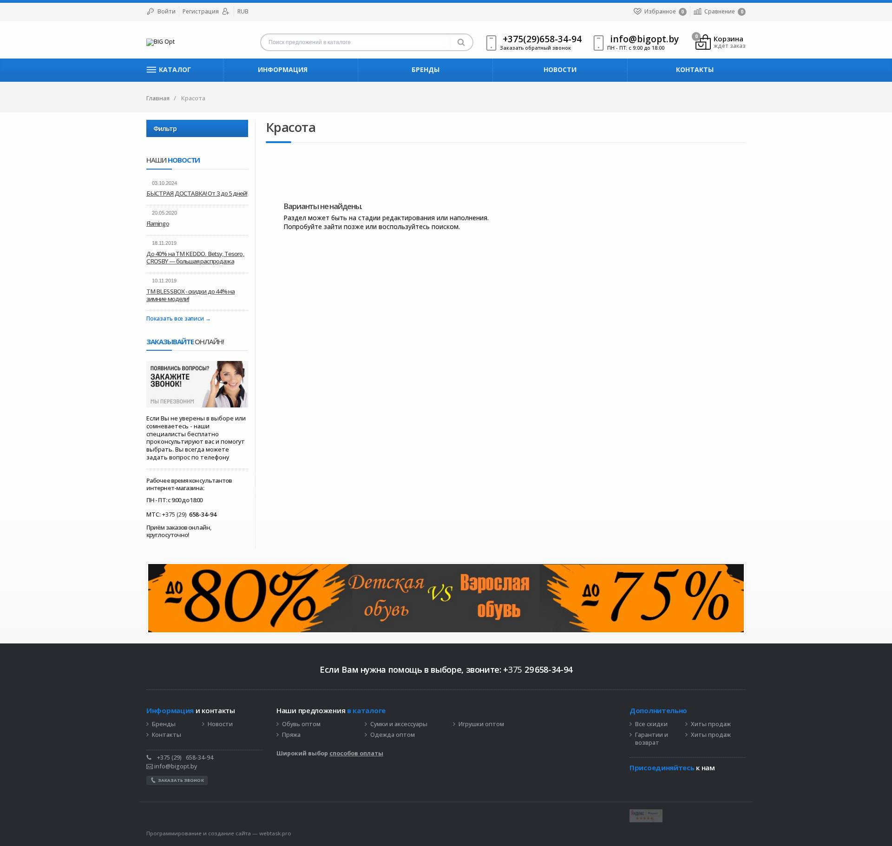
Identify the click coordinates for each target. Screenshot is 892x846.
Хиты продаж (711, 724)
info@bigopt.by (175, 766)
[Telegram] (634, 782)
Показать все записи (174, 318)
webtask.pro (275, 833)
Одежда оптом (392, 735)
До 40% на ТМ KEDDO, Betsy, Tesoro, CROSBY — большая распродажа (195, 257)
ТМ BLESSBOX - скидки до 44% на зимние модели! (190, 295)
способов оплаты (356, 753)
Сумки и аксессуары (398, 724)
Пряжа (291, 735)
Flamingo (157, 223)
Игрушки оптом (481, 724)
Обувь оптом (301, 724)
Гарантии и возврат (651, 739)
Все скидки (651, 724)
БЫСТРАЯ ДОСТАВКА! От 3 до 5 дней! (197, 193)
